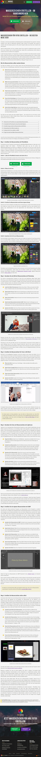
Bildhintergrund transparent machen (24, 271)
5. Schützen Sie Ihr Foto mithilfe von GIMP (11, 130)
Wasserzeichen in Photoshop (31, 339)
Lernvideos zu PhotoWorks (22, 747)
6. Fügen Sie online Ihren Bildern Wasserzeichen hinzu (13, 132)
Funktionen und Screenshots (7, 743)
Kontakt (14, 753)
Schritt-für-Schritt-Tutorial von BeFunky (15, 668)
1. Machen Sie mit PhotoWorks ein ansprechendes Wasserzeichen (15, 121)
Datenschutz (18, 753)
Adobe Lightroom (24, 495)
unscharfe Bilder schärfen (26, 589)
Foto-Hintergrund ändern (34, 745)
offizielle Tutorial (31, 573)
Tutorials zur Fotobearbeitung (20, 744)
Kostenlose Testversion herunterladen (6, 748)
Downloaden (16, 21)
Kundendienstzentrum (21, 749)
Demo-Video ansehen (6, 745)
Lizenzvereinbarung (24, 753)
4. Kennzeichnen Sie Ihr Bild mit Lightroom (11, 128)
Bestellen (25, 729)
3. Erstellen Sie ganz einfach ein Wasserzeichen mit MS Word (14, 126)
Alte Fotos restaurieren (34, 748)
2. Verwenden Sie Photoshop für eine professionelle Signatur (14, 124)
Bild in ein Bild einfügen (30, 417)
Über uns (10, 753)
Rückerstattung (30, 753)
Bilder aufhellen (8, 272)
